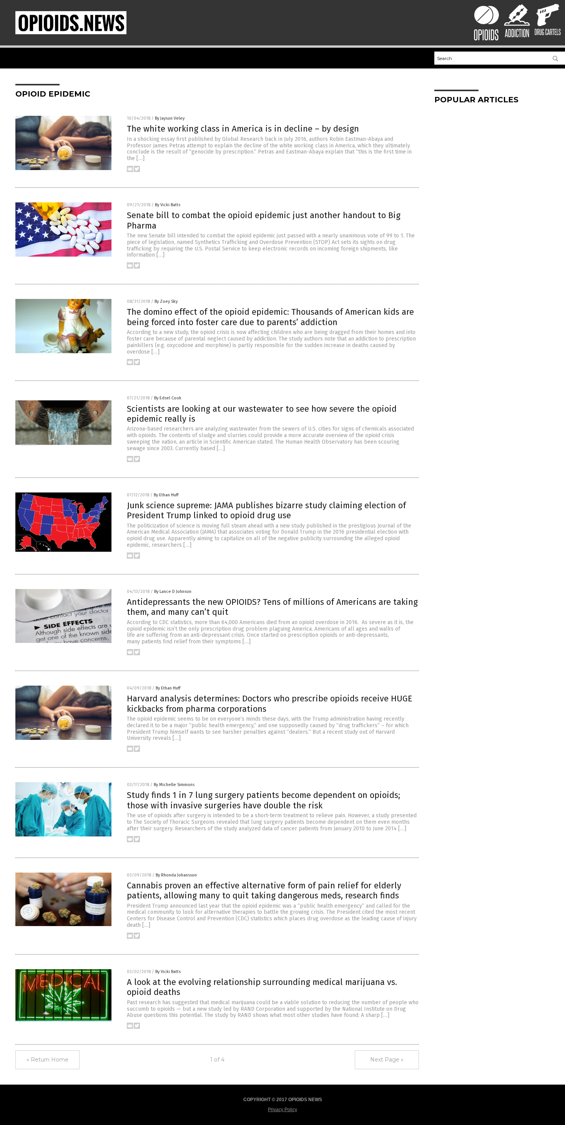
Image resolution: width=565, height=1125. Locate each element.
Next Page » (387, 1059)
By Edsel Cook (167, 398)
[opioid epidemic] (70, 32)
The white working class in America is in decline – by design (243, 129)
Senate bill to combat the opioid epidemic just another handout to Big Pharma (263, 220)
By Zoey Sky (166, 301)
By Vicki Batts (167, 204)
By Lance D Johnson (172, 591)
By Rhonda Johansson (176, 875)
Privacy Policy (282, 1109)
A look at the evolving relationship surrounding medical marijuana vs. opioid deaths (262, 987)
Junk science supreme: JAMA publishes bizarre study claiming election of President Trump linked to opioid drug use (266, 510)
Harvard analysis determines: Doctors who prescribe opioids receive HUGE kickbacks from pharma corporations (269, 703)
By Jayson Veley (169, 118)
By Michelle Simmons (174, 784)
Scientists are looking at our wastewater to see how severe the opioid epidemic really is (262, 414)
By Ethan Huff (166, 494)
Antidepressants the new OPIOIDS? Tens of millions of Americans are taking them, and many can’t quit (272, 607)
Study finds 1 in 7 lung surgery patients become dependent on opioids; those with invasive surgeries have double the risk (263, 800)
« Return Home (47, 1059)
